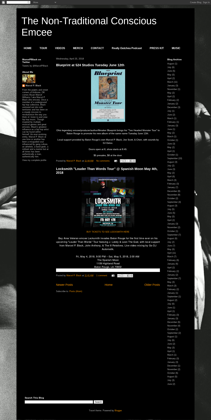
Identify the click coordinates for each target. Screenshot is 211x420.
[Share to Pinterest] (134, 161)
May (169, 74)
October (171, 140)
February (171, 100)
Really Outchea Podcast (127, 48)
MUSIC (176, 48)
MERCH (78, 48)
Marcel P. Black (33, 85)
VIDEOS (60, 48)
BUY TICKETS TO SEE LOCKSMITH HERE (108, 232)
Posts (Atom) (75, 291)
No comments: (103, 161)
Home (109, 284)
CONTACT (97, 48)
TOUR (43, 48)
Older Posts (152, 284)
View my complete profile (34, 160)
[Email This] (121, 161)
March (170, 82)
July (169, 67)
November (172, 89)
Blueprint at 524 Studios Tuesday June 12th (90, 65)
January (171, 85)
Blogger (118, 410)
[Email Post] (115, 161)
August (170, 63)
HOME (28, 48)
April (169, 78)
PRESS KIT (157, 48)
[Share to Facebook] (131, 161)
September (172, 158)
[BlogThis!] (124, 161)
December (172, 107)
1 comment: (102, 275)
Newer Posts (64, 284)
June (169, 71)
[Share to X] (127, 161)
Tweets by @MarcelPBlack (35, 66)
